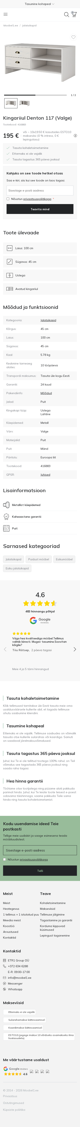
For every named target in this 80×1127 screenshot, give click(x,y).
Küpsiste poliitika (14, 1110)
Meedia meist (12, 920)
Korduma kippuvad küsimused (52, 928)
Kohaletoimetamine (53, 903)
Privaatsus (10, 1096)
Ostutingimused (13, 1103)
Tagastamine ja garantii (56, 920)
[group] (40, 640)
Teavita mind (40, 209)
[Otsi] (67, 15)
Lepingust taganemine (55, 935)
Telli (40, 871)
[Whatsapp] (73, 1090)
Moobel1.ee (10, 25)
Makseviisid (47, 909)
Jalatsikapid (29, 25)
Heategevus (11, 909)
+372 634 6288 (18, 966)
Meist (6, 903)
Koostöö (9, 926)
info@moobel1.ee (19, 978)
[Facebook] (45, 1090)
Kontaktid (9, 937)
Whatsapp (15, 989)
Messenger (15, 983)
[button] (40, 4)
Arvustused (10, 932)
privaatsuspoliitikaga (37, 199)
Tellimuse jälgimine (52, 914)
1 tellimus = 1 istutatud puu (21, 914)
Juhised (45, 474)
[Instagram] (52, 1090)
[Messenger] (66, 1090)
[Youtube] (59, 1090)
